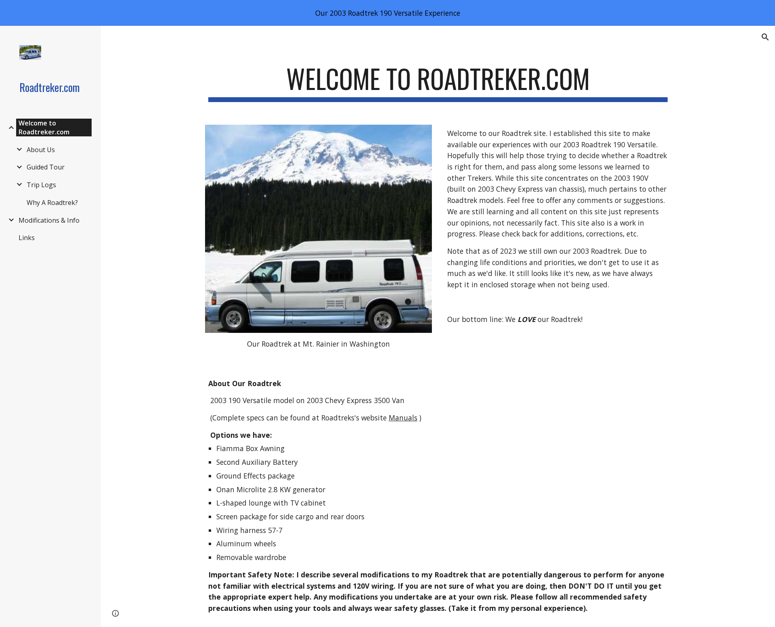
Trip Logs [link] (41, 184)
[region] (387, 13)
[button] (765, 37)
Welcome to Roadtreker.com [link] (44, 127)
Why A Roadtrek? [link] (52, 202)
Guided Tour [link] (46, 167)
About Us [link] (41, 149)
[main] (438, 82)
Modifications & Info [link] (49, 220)
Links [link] (27, 237)
